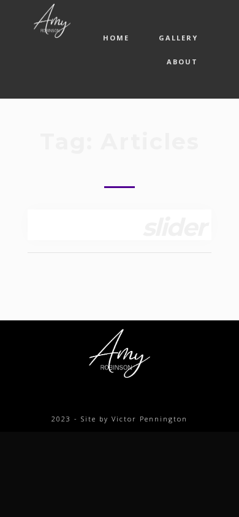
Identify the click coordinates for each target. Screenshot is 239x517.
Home (116, 37)
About (182, 61)
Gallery (178, 37)
